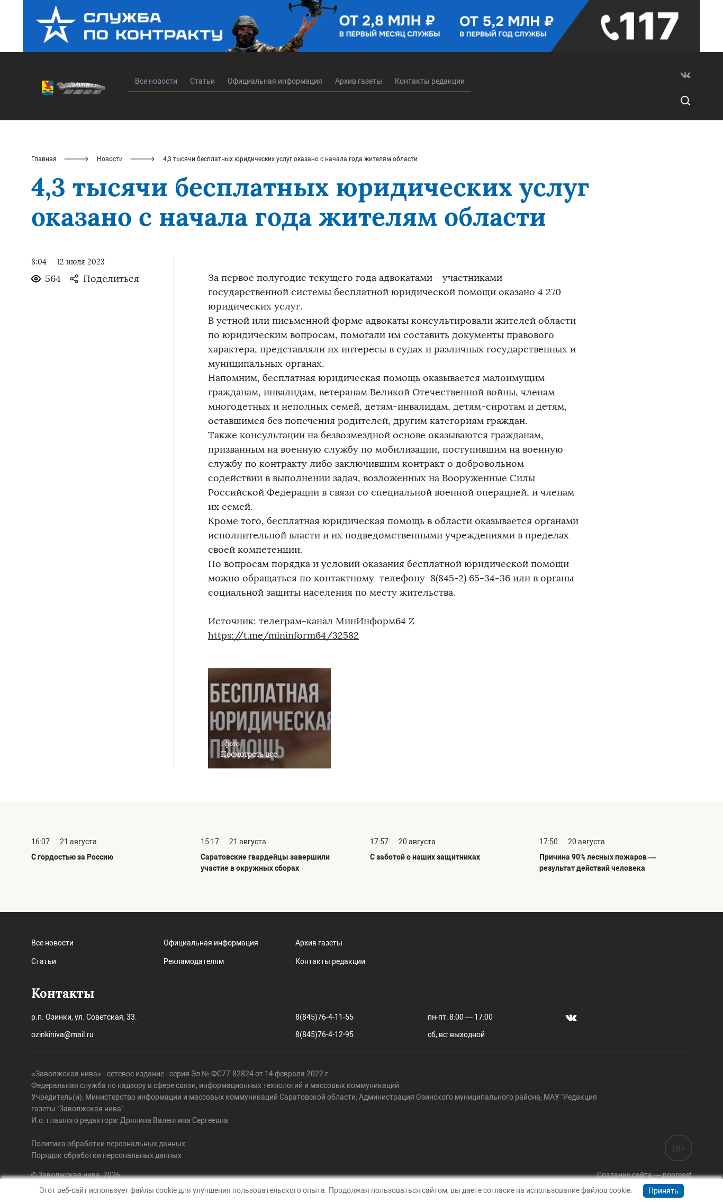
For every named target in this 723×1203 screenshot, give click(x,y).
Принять (663, 1191)
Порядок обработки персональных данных (106, 1155)
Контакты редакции (430, 81)
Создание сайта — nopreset (644, 1175)
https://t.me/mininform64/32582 (283, 635)
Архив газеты (358, 81)
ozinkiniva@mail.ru (62, 1034)
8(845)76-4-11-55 (324, 1017)
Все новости (52, 943)
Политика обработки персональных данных (108, 1143)
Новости (110, 159)
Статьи (202, 81)
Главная (44, 159)
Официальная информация (275, 81)
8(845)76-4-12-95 (324, 1034)
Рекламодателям (194, 961)
